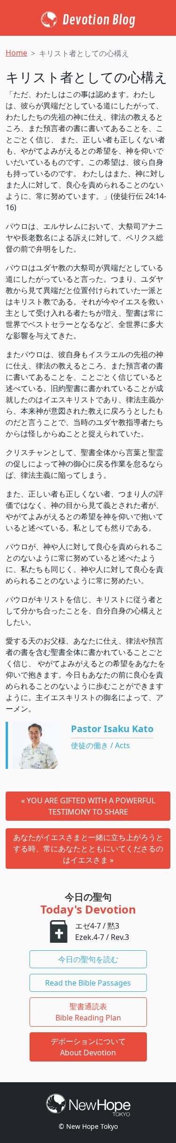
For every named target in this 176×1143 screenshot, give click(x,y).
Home (16, 53)
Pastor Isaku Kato (112, 728)
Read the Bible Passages (88, 983)
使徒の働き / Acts (100, 745)
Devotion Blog (98, 20)
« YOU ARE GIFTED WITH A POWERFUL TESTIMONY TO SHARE (88, 806)
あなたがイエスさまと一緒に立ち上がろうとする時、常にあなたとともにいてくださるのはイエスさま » (88, 848)
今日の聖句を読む (88, 959)
